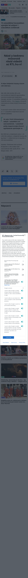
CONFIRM (8, 337)
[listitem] (14, 261)
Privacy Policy (22, 342)
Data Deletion (6, 342)
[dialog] (14, 289)
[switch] (22, 264)
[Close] (25, 235)
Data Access (14, 342)
